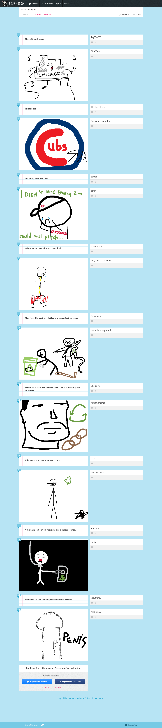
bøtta (93, 542)
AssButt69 (96, 611)
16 (19, 539)
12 (19, 400)
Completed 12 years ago (41, 14)
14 (19, 470)
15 (19, 525)
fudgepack (96, 316)
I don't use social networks (53, 687)
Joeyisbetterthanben (101, 260)
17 (19, 595)
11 (19, 383)
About (66, 3)
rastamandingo (98, 402)
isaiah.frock (96, 246)
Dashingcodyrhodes (100, 121)
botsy (93, 190)
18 (19, 609)
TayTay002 (96, 37)
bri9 (93, 458)
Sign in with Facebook (71, 681)
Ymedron (95, 528)
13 (19, 456)
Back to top (132, 725)
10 (19, 328)
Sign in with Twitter (38, 681)
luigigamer (96, 385)
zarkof (94, 176)
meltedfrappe (97, 472)
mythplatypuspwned (101, 330)
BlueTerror (96, 51)
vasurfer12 (96, 597)
